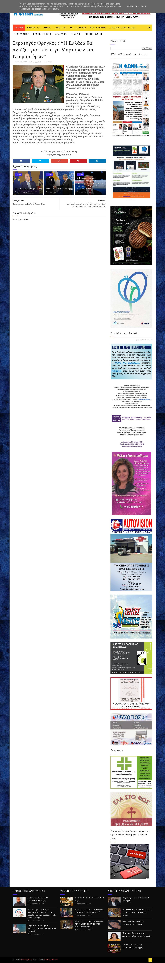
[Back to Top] (150, 960)
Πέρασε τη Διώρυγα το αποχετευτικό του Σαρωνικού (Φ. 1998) (42, 928)
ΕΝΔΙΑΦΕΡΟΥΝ (98, 27)
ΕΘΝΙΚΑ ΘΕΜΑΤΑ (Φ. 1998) (28, 189)
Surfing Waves (150, 340)
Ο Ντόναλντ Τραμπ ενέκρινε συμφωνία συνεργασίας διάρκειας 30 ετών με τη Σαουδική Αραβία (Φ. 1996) (90, 183)
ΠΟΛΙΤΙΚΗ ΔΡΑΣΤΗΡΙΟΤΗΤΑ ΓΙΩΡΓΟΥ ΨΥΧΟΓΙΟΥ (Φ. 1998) (136, 912)
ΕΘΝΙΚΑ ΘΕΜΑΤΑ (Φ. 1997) (59, 189)
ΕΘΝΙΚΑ (48, 62)
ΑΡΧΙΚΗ (19, 27)
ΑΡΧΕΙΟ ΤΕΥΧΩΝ (93, 34)
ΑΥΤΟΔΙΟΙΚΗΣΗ (78, 27)
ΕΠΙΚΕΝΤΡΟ (33, 27)
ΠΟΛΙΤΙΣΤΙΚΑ (22, 34)
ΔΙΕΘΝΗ (18, 175)
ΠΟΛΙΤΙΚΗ (60, 27)
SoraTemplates (26, 960)
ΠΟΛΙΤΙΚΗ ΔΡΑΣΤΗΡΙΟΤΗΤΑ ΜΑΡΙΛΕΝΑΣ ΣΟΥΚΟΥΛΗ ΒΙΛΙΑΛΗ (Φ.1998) (89, 924)
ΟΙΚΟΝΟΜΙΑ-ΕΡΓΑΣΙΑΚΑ (123, 27)
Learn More (132, 6)
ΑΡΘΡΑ (47, 27)
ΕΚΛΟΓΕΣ (76, 34)
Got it (144, 6)
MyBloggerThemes (51, 960)
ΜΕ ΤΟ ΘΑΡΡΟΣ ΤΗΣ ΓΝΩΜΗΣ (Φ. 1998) (38, 899)
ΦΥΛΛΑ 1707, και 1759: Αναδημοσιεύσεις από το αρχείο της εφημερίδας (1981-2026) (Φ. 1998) (42, 913)
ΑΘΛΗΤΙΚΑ (61, 34)
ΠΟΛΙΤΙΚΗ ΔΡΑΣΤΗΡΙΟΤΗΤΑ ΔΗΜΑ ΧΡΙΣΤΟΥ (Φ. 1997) (89, 911)
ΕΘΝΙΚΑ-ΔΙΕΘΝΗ (42, 34)
